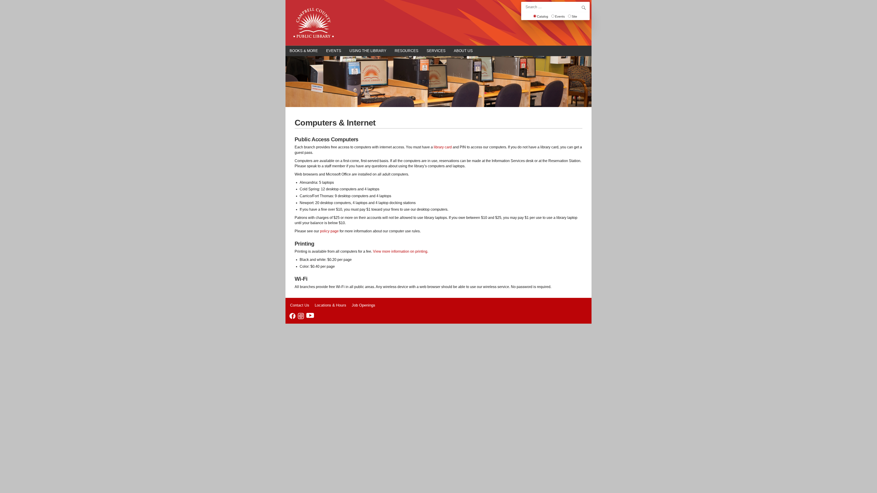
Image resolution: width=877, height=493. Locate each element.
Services (436, 51)
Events (560, 16)
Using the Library (367, 51)
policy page (329, 231)
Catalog (542, 16)
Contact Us (299, 305)
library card (443, 147)
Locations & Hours (330, 305)
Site (574, 16)
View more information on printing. (400, 251)
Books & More (304, 51)
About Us (463, 51)
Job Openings (363, 305)
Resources (406, 51)
